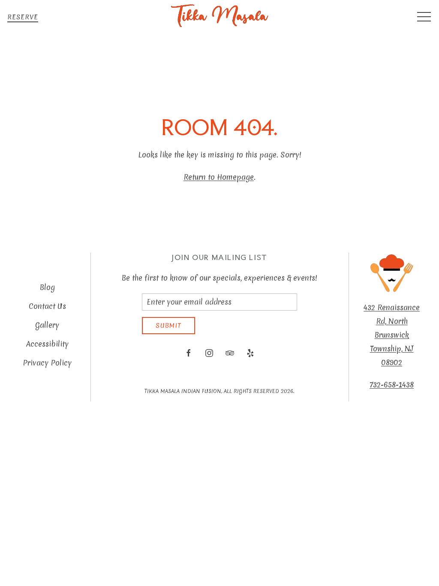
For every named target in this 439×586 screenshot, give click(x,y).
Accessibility (47, 344)
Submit (168, 325)
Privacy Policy (47, 363)
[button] (424, 17)
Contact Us (47, 306)
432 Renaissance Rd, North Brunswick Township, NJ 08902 (392, 334)
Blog (47, 287)
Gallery (47, 325)
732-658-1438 (392, 385)
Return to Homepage (218, 177)
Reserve (22, 17)
